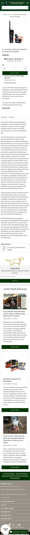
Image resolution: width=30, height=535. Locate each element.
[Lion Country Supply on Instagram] (13, 525)
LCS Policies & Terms (7, 508)
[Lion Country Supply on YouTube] (19, 525)
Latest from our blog (15, 289)
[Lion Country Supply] (17, 3)
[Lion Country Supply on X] (16, 525)
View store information (10, 82)
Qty (3, 65)
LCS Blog (3, 505)
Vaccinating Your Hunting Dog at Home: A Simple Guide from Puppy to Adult (14, 314)
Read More (6, 108)
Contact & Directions (8, 501)
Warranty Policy (6, 519)
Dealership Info (6, 515)
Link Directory (5, 512)
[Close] (10, 524)
